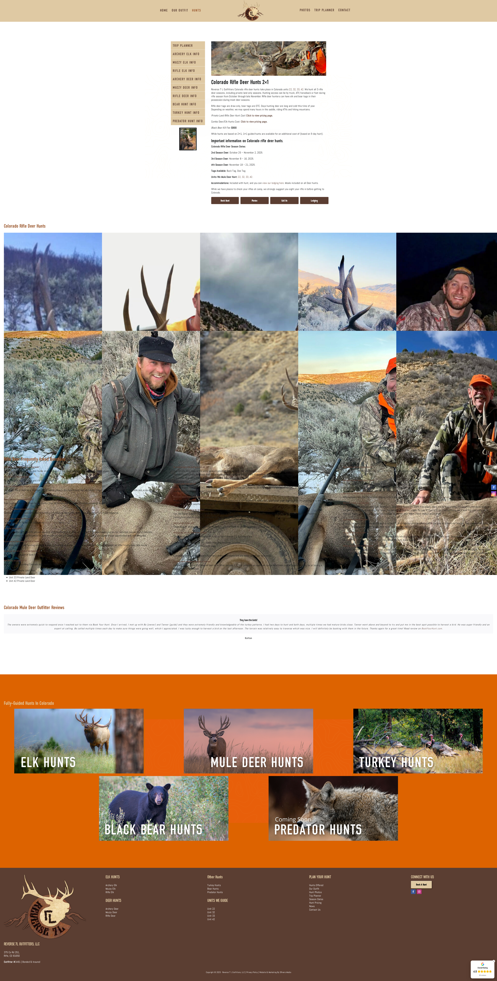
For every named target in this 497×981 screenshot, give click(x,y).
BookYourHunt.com (432, 628)
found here (351, 540)
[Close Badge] (493, 961)
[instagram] (419, 891)
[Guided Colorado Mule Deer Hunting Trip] (248, 710)
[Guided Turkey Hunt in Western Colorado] (418, 710)
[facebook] (413, 891)
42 (302, 89)
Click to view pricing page (259, 115)
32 (294, 89)
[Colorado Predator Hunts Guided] (333, 777)
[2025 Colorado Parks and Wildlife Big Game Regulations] (188, 129)
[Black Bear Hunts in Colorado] (163, 777)
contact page (52, 522)
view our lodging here (273, 183)
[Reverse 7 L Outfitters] (45, 874)
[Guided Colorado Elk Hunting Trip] (79, 710)
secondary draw (258, 478)
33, (298, 89)
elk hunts (446, 497)
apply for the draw (266, 471)
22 (290, 89)
